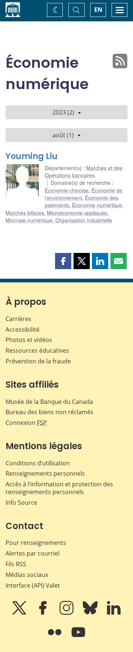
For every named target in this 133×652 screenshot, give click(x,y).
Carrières (18, 319)
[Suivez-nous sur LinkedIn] (114, 613)
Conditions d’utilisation (38, 463)
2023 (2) (63, 112)
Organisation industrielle (83, 220)
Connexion (26, 423)
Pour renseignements (36, 543)
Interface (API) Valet (33, 585)
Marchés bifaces (25, 212)
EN (98, 10)
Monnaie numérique (29, 220)
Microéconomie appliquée (77, 212)
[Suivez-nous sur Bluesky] (91, 613)
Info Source (21, 502)
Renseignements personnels (45, 473)
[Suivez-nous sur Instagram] (67, 613)
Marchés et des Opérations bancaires (83, 171)
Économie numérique (97, 205)
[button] (63, 261)
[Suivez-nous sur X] (20, 613)
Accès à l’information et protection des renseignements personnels (59, 488)
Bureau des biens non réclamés (49, 412)
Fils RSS (16, 564)
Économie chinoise (67, 190)
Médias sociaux (27, 575)
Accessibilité (23, 329)
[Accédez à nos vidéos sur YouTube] (78, 637)
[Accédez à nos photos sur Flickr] (55, 637)
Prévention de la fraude (38, 361)
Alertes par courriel (32, 553)
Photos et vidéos (29, 340)
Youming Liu (32, 156)
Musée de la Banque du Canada (49, 402)
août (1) (63, 135)
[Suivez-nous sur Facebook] (43, 613)
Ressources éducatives (37, 350)
